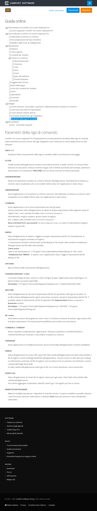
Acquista (86, 10)
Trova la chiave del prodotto (17, 445)
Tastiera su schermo (14, 422)
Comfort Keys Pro (13, 430)
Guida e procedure (56, 10)
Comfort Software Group (25, 499)
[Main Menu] (89, 3)
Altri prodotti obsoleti (15, 433)
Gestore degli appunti (15, 426)
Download (11, 468)
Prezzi (9, 472)
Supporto (10, 453)
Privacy (23, 505)
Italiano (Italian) (12, 505)
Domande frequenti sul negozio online (21, 456)
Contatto (51, 505)
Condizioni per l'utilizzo (37, 505)
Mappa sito (11, 479)
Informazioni (11, 476)
